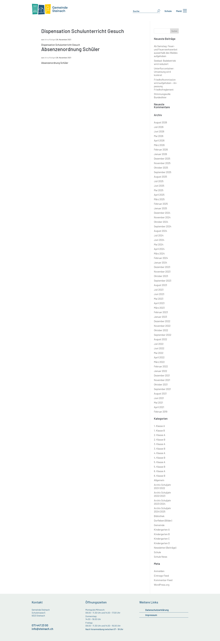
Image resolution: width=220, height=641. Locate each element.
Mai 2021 (158, 402)
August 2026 (160, 122)
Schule (168, 11)
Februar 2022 (161, 366)
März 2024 (159, 253)
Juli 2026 (158, 127)
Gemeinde (159, 525)
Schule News (160, 556)
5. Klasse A (159, 462)
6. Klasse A (159, 471)
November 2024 (162, 217)
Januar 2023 (160, 316)
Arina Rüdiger (50, 39)
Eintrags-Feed (161, 575)
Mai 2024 (158, 244)
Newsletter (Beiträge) (165, 547)
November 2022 (162, 325)
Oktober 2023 (161, 276)
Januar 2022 (160, 371)
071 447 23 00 (40, 625)
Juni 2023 (159, 294)
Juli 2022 (158, 343)
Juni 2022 (159, 348)
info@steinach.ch (42, 628)
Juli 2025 (158, 181)
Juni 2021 (159, 398)
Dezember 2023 (162, 267)
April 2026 (159, 140)
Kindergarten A (162, 529)
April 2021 (159, 407)
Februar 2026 (161, 149)
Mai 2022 (158, 352)
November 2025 (162, 163)
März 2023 (159, 307)
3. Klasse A (159, 444)
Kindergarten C (162, 538)
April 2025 (159, 194)
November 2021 (162, 380)
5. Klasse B (159, 466)
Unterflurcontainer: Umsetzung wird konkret (164, 71)
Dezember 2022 (162, 321)
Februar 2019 (160, 411)
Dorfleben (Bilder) (163, 520)
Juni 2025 (159, 185)
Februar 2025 (161, 203)
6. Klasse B (159, 475)
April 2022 (159, 357)
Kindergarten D (162, 543)
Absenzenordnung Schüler (70, 49)
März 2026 (159, 145)
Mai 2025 (158, 190)
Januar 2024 (160, 262)
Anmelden (159, 571)
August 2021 (160, 393)
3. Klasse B (159, 448)
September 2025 (162, 172)
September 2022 (162, 334)
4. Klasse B (159, 457)
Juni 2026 (159, 131)
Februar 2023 (161, 312)
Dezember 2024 (162, 212)
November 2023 (162, 271)
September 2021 (162, 389)
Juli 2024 (158, 235)
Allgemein (159, 480)
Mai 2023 (158, 298)
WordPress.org (161, 584)
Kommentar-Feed (163, 580)
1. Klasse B (159, 430)
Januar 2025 (160, 208)
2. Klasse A (159, 435)
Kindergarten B (162, 534)
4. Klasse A (159, 453)
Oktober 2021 (161, 384)
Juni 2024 (159, 239)
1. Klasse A (159, 425)
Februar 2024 (161, 257)
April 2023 (159, 303)
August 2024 (160, 230)
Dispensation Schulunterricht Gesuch (82, 31)
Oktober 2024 (161, 221)
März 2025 (159, 199)
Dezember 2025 (162, 158)
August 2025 (160, 176)
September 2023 (162, 280)
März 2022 (159, 361)
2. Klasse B (159, 439)
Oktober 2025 (161, 167)
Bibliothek (159, 516)
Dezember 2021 (162, 375)
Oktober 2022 (161, 330)
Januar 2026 (160, 154)
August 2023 (160, 285)
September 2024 (162, 226)
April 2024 (159, 248)
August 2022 (160, 339)
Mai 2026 (158, 136)
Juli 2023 (158, 289)
